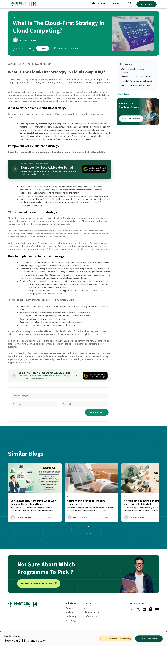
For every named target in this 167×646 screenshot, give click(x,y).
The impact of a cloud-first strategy (135, 85)
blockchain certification (97, 353)
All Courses (97, 3)
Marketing (71, 620)
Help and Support (92, 612)
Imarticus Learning (28, 40)
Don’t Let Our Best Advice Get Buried (136, 81)
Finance (69, 608)
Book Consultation (131, 118)
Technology (71, 616)
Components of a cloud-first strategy (136, 76)
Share (44, 48)
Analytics (70, 612)
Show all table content (127, 94)
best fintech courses (54, 353)
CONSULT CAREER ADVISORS (36, 583)
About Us (115, 3)
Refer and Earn (91, 616)
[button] (88, 530)
